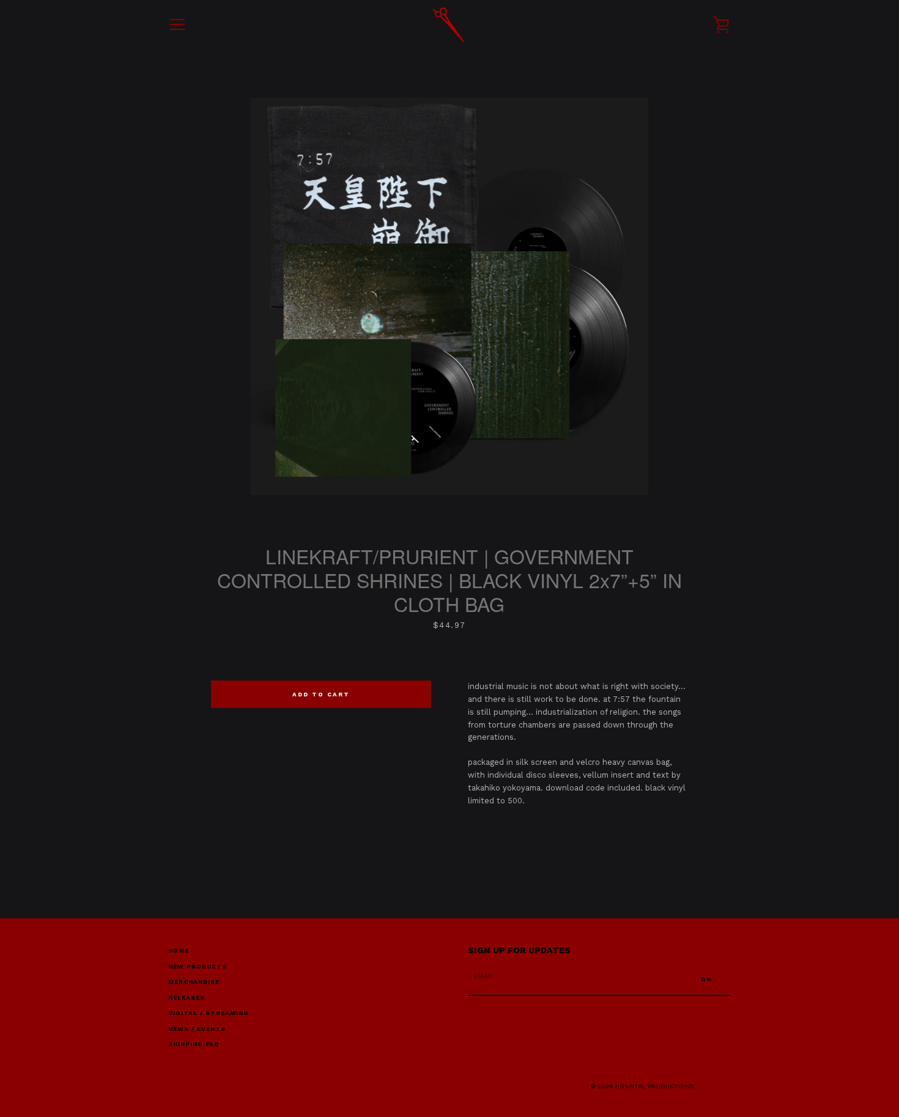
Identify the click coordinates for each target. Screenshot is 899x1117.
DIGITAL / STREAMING (208, 1012)
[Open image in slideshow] (449, 296)
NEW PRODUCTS (197, 966)
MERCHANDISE (194, 981)
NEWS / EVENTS (197, 1028)
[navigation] (177, 24)
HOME (178, 950)
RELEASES (186, 997)
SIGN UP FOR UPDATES (519, 950)
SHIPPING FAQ (194, 1044)
